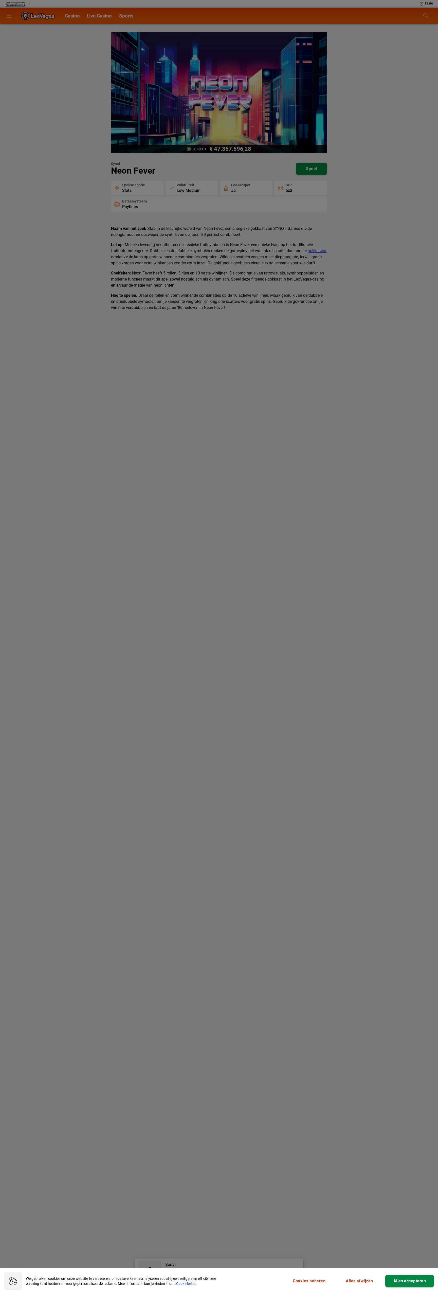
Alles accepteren (409, 1281)
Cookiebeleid (186, 1284)
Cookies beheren (309, 1281)
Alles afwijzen (359, 1281)
